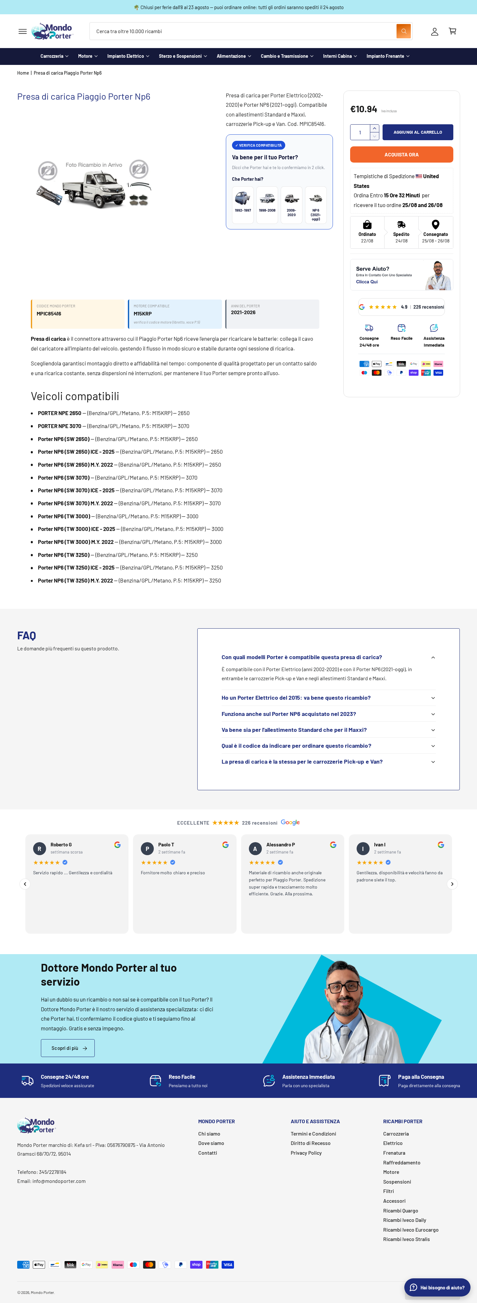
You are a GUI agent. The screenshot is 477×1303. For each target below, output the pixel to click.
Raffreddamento (402, 1162)
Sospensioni (397, 1181)
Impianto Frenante (385, 56)
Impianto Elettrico (125, 56)
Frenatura (394, 1152)
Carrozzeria (52, 56)
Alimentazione (231, 56)
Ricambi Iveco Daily (404, 1220)
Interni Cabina (337, 56)
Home (23, 73)
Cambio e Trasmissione (284, 56)
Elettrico (393, 1143)
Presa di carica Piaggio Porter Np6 (68, 73)
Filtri (388, 1191)
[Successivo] (452, 884)
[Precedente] (25, 884)
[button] (22, 31)
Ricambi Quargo (400, 1210)
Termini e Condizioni (313, 1133)
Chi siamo (209, 1133)
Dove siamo (211, 1143)
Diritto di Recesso (311, 1143)
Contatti (207, 1152)
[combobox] (251, 31)
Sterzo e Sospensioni (180, 56)
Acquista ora (402, 154)
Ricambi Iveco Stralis (406, 1239)
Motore (85, 56)
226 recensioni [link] (428, 307)
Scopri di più (65, 1048)
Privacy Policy (306, 1152)
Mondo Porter (42, 1292)
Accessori (394, 1201)
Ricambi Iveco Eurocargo (411, 1229)
